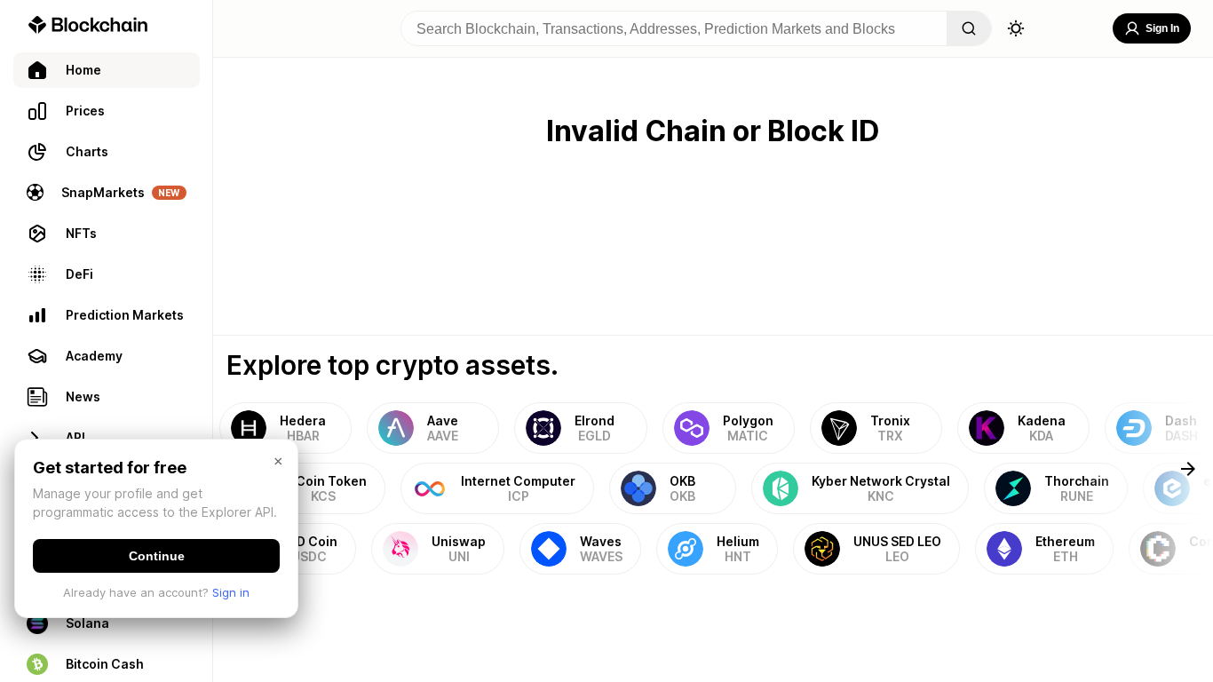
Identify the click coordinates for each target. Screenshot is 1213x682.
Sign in (231, 592)
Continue (157, 556)
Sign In (1162, 28)
